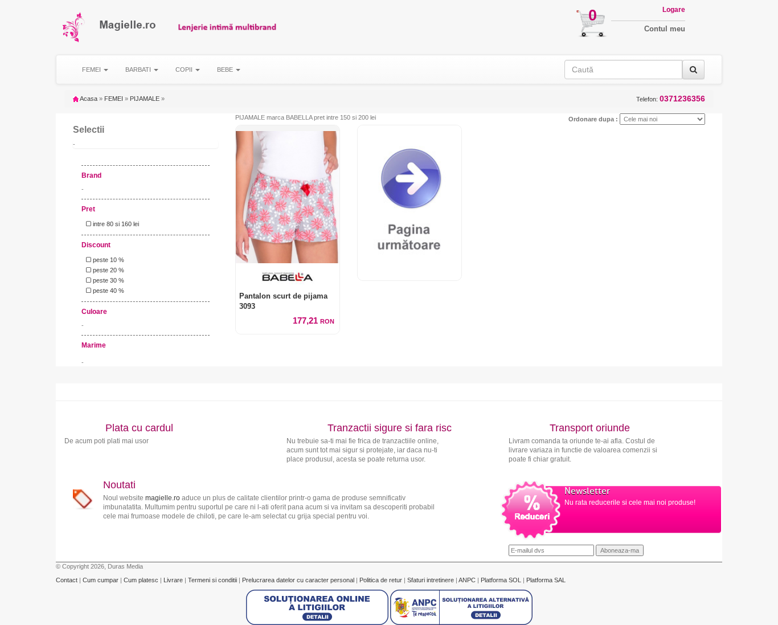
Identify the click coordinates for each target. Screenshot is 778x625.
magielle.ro (162, 498)
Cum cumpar (101, 580)
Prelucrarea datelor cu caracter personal (299, 580)
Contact (67, 580)
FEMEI (113, 98)
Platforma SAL (546, 580)
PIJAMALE (144, 98)
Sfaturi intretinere (431, 580)
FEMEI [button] (92, 69)
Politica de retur (381, 580)
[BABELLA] (287, 277)
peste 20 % (107, 270)
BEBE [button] (226, 69)
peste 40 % (107, 290)
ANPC (467, 580)
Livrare (174, 580)
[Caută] (693, 69)
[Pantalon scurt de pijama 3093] (287, 194)
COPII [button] (184, 69)
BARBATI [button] (139, 69)
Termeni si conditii (213, 580)
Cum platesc (142, 580)
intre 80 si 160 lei (115, 223)
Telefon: (670, 99)
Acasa (88, 98)
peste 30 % (107, 280)
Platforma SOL (501, 580)
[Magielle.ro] (74, 27)
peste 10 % (107, 259)
